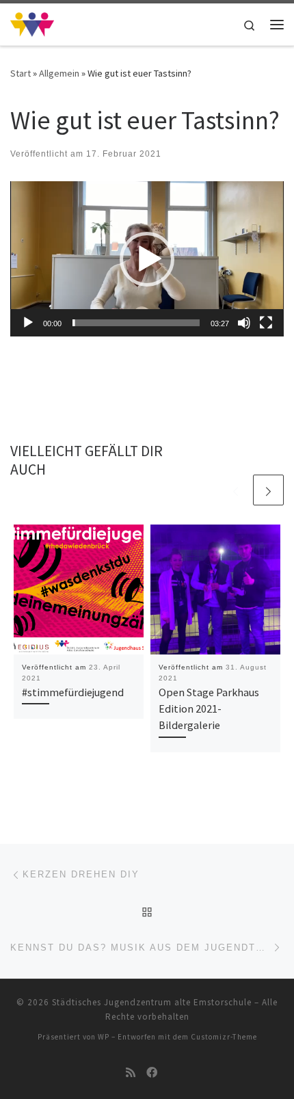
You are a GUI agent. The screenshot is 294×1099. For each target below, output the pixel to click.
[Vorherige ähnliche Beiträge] (235, 490)
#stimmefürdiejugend (73, 692)
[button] (147, 259)
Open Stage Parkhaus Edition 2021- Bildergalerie (209, 708)
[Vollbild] (266, 323)
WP (103, 1037)
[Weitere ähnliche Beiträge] (268, 490)
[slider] (136, 322)
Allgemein (59, 73)
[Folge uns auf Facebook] (151, 1072)
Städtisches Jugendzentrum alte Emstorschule (152, 1002)
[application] (147, 258)
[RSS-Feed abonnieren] (130, 1072)
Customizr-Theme (224, 1037)
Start (20, 73)
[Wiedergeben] (28, 323)
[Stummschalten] (244, 323)
